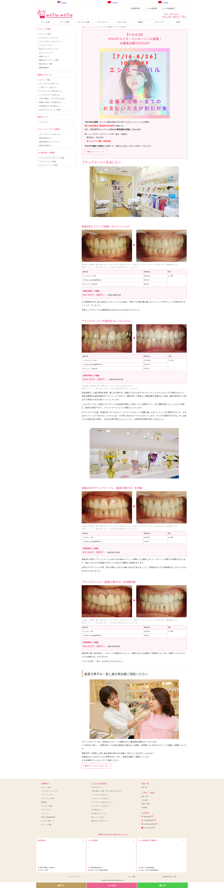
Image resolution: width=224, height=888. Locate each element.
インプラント (45, 813)
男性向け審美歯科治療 (48, 817)
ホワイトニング (159, 22)
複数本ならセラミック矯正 (49, 60)
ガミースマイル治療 (83, 22)
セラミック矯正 (45, 22)
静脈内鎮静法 (44, 68)
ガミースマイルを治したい (49, 84)
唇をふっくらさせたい (98, 817)
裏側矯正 (140, 22)
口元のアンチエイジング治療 (49, 110)
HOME (83, 27)
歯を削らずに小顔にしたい (99, 821)
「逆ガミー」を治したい (48, 87)
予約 (62, 885)
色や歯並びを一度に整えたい (49, 106)
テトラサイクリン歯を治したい (50, 91)
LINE (163, 885)
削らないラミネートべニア (49, 49)
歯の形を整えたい (45, 138)
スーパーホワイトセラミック (49, 41)
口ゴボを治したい (97, 787)
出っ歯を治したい (97, 809)
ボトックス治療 (46, 824)
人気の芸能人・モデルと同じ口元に (52, 98)
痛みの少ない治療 (45, 64)
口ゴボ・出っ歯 (121, 22)
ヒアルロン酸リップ (47, 821)
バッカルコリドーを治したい (49, 95)
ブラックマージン (102, 22)
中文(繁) (165, 3)
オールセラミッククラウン (94, 27)
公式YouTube (148, 828)
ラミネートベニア (45, 45)
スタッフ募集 (131, 876)
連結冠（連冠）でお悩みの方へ (50, 102)
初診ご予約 (144, 796)
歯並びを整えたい (45, 145)
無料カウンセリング (95, 152)
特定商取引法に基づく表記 (170, 876)
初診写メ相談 (145, 804)
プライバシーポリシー (74, 876)
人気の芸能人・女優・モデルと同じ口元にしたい (106, 791)
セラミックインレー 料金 (48, 165)
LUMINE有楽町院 (149, 824)
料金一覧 (144, 787)
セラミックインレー (46, 53)
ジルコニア (43, 122)
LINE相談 (144, 807)
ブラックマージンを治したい (49, 134)
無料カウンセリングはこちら (96, 766)
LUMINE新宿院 (148, 820)
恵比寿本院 (135, 8)
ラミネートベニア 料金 (47, 161)
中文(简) (114, 3)
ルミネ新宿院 (152, 8)
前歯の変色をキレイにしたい (49, 142)
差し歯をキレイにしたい (99, 813)
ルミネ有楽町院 (168, 8)
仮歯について (44, 56)
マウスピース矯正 (46, 806)
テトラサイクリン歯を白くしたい (101, 802)
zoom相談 (144, 800)
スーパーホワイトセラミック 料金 (51, 158)
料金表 (178, 22)
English (64, 3)
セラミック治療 (64, 22)
